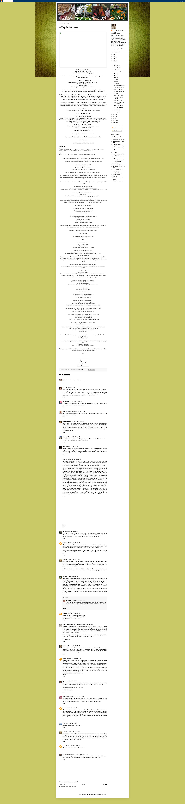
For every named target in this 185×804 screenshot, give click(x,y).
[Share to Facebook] (93, 370)
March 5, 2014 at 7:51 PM (75, 658)
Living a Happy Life (118, 105)
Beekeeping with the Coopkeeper (117, 137)
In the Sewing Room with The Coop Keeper (118, 160)
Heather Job (66, 658)
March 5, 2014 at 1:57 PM (72, 531)
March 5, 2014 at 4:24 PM (87, 624)
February (116, 110)
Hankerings (115, 150)
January (116, 112)
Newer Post (62, 784)
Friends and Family (117, 144)
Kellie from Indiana (67, 696)
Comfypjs (65, 436)
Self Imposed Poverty (117, 169)
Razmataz (65, 645)
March (115, 83)
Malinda (65, 576)
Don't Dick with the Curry (119, 87)
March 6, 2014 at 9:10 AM (78, 696)
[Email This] (89, 370)
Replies (66, 597)
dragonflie (65, 745)
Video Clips (115, 176)
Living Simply (116, 163)
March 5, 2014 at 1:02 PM (72, 446)
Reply (64, 383)
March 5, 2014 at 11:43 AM (74, 436)
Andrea (64, 379)
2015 (114, 62)
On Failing (116, 93)
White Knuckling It (118, 100)
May (115, 79)
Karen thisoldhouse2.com (69, 754)
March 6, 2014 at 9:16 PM (74, 745)
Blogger (104, 794)
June (115, 77)
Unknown (65, 542)
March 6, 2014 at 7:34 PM (74, 731)
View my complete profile (117, 48)
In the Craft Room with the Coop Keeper (119, 155)
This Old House (116, 174)
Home (83, 784)
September (116, 71)
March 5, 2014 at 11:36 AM (80, 411)
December (116, 65)
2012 (114, 116)
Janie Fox (65, 387)
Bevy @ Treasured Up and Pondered (72, 624)
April (115, 81)
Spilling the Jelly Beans (119, 107)
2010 (114, 120)
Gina (64, 723)
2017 (114, 58)
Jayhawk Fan (69, 600)
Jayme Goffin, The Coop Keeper (119, 31)
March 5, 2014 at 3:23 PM (74, 542)
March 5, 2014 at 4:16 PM (74, 613)
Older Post (104, 784)
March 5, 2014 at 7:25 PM (74, 645)
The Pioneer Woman (117, 172)
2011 (114, 118)
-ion (94, 154)
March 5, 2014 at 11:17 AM (73, 379)
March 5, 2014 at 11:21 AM (74, 387)
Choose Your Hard (118, 89)
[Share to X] (91, 370)
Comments (115, 130)
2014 (114, 64)
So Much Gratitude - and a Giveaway (119, 103)
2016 (114, 60)
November (116, 67)
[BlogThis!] (90, 370)
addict (92, 154)
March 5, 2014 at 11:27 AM (76, 401)
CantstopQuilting (67, 421)
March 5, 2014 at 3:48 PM (73, 576)
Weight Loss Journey (117, 180)
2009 (114, 122)
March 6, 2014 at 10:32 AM (73, 707)
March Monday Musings (119, 85)
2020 (114, 54)
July (115, 75)
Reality (64, 707)
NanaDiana (65, 559)
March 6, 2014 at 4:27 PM (79, 600)
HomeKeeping (116, 152)
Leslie (64, 531)
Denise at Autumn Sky (68, 411)
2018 (114, 56)
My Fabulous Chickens (118, 164)
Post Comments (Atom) (71, 786)
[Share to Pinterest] (94, 370)
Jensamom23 (66, 401)
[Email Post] (86, 369)
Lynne (64, 681)
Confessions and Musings (118, 139)
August (116, 73)
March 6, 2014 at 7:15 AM (72, 681)
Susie (64, 446)
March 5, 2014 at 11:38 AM (78, 421)
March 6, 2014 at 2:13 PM (71, 723)
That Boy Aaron (116, 171)
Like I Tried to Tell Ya (118, 95)
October (116, 69)
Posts (114, 128)
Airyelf (95, 794)
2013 (114, 114)
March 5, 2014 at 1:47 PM (75, 459)
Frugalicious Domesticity (118, 146)
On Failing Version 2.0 (119, 91)
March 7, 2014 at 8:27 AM (82, 754)
